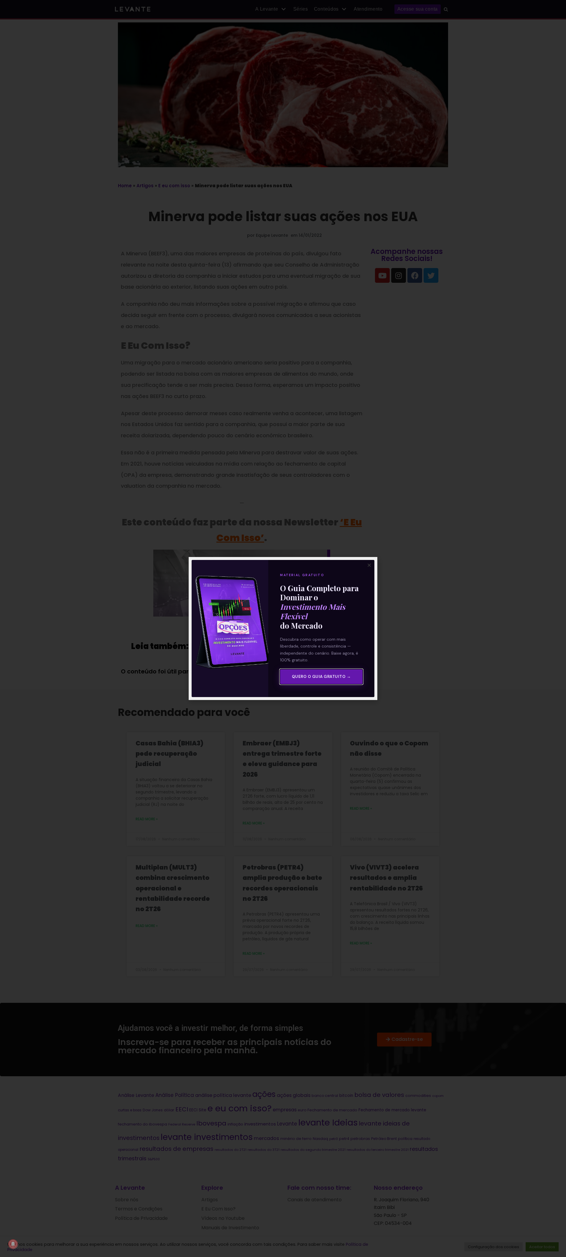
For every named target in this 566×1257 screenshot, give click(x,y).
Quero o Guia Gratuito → (321, 676)
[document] (283, 628)
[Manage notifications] (13, 1244)
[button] (369, 565)
